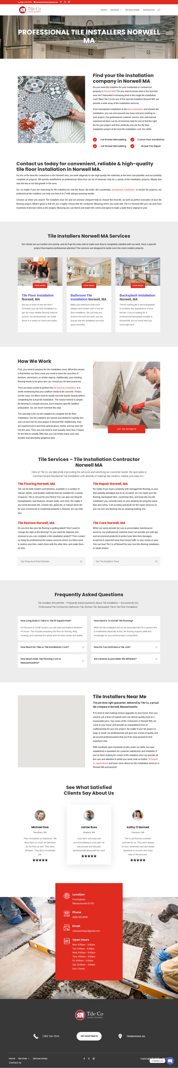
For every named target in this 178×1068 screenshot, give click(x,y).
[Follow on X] (89, 1059)
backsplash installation (123, 190)
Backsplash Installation (137, 295)
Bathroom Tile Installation (81, 297)
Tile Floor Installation (38, 295)
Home (104, 10)
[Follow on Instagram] (94, 1059)
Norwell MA (109, 91)
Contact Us (149, 10)
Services (114, 10)
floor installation (135, 109)
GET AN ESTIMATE (126, 429)
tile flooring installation (65, 388)
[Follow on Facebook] (84, 1059)
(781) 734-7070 (26, 2)
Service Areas (132, 10)
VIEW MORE (40, 285)
